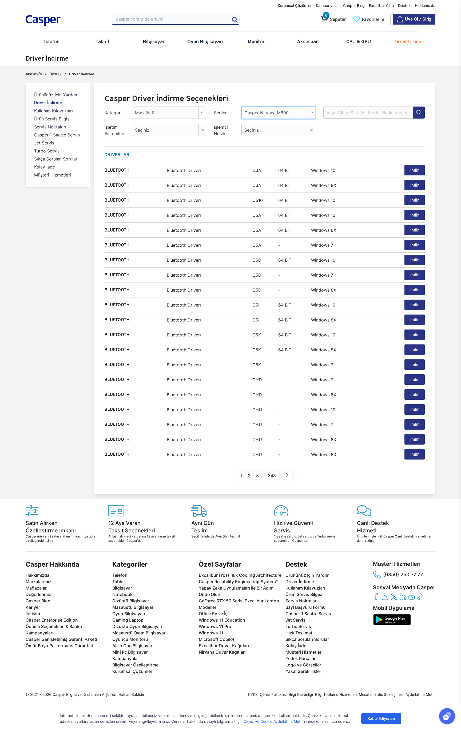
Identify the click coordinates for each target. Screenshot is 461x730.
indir (414, 170)
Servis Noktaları (50, 126)
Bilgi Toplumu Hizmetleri (336, 694)
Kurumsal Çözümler (295, 5)
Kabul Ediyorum (381, 718)
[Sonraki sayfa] (287, 475)
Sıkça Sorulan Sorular (55, 159)
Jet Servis (44, 143)
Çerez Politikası (273, 694)
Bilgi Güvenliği (301, 694)
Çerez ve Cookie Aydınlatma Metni (273, 721)
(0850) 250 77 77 (403, 574)
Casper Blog (354, 5)
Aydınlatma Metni (420, 694)
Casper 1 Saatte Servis (57, 135)
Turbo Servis (46, 151)
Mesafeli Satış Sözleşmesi (381, 694)
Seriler (220, 112)
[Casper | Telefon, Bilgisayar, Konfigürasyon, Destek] (64, 20)
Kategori (113, 112)
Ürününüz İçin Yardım (55, 94)
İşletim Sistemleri (114, 130)
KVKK (253, 694)
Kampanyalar (327, 5)
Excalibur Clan (381, 5)
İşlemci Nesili (221, 130)
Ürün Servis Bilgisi (52, 118)
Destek (404, 5)
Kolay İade (44, 167)
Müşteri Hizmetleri (52, 175)
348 (272, 475)
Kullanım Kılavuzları (53, 110)
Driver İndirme (48, 102)
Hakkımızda (425, 5)
